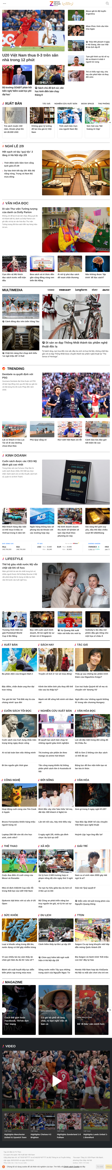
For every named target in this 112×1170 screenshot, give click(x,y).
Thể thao (10, 846)
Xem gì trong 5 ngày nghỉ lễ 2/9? (90, 809)
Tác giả (82, 644)
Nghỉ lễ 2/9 (14, 146)
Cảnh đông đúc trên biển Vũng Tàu (22, 321)
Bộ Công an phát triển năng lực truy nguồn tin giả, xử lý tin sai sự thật (55, 903)
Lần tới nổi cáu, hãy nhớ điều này (55, 822)
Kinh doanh (15, 455)
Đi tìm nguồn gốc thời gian (15, 765)
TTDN (80, 915)
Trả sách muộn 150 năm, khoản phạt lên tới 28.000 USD (14, 129)
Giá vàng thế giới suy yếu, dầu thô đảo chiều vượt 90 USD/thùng (96, 530)
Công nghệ (12, 780)
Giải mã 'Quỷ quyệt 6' (85, 888)
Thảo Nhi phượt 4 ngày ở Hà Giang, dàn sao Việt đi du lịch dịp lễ (98, 44)
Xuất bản (13, 103)
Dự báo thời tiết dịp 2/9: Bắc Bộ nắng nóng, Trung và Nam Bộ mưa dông (19, 174)
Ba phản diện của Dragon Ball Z (17, 674)
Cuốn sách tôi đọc (17, 710)
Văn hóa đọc (17, 203)
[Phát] (56, 1081)
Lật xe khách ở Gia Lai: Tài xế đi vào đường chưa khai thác (13, 443)
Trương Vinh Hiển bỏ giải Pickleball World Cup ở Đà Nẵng (12, 633)
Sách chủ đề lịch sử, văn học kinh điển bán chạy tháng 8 (49, 91)
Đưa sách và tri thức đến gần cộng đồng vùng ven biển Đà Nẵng (42, 277)
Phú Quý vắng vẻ (38, 440)
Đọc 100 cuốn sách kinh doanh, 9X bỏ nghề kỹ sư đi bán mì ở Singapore (42, 633)
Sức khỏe (11, 915)
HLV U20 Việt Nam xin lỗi (70, 440)
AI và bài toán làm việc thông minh (19, 753)
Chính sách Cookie (71, 1167)
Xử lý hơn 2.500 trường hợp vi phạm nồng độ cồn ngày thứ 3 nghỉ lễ (56, 878)
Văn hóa (83, 780)
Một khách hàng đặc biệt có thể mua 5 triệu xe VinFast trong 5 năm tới (14, 530)
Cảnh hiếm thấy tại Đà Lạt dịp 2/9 (55, 944)
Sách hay (47, 644)
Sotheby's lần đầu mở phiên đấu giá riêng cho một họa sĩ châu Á (96, 633)
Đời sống (47, 780)
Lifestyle (14, 559)
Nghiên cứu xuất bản (56, 710)
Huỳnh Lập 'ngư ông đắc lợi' (89, 834)
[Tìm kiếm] (107, 3)
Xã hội (45, 846)
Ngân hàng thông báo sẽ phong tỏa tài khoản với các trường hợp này (42, 530)
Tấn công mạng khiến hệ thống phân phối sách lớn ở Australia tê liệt (55, 768)
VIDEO (10, 1046)
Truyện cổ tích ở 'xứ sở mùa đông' (55, 674)
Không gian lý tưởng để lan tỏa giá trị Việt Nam (42, 129)
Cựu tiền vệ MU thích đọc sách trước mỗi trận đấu (14, 277)
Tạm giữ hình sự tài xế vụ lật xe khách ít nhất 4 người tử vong (97, 59)
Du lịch (46, 915)
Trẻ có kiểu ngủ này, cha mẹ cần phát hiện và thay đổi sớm (97, 74)
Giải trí (82, 846)
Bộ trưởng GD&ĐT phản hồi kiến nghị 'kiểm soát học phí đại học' (17, 91)
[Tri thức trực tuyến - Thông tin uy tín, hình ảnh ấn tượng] (61, 3)
